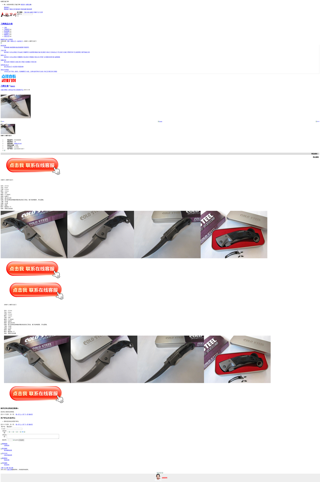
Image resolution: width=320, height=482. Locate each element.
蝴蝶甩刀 (20, 57)
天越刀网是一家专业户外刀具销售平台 (12, 89)
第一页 (18, 414)
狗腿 (35, 12)
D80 (28, 12)
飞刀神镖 (46, 57)
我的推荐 (29, 9)
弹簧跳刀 (32, 57)
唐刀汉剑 (6, 62)
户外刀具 (3, 50)
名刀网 (6, 468)
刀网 (5, 27)
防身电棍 (6, 31)
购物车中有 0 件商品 (7, 39)
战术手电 (36, 71)
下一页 (26, 414)
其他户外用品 (5, 69)
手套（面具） (15, 71)
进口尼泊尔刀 (8, 66)
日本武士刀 (54, 52)
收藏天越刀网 (5, 1)
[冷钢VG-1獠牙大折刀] (16, 120)
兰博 (41, 12)
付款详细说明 (8, 455)
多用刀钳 (51, 57)
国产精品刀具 (86, 52)
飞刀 (38, 12)
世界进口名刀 (5, 65)
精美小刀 (13, 41)
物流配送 (4, 458)
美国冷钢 (20, 66)
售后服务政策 (8, 450)
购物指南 (4, 443)
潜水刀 (48, 52)
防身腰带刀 (22, 71)
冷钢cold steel (18, 143)
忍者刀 (65, 52)
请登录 (23, 4)
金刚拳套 (57, 57)
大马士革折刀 (14, 57)
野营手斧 (70, 52)
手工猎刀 (60, 52)
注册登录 (6, 445)
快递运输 (6, 460)
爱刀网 (11, 468)
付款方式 (6, 36)
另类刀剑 (33, 62)
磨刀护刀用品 (53, 71)
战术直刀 (6, 52)
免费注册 (28, 4)
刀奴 (25, 12)
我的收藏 (23, 9)
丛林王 (32, 12)
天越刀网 (9, 469)
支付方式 (4, 453)
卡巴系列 (15, 66)
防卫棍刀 (43, 52)
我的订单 (12, 9)
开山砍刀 (20, 52)
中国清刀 (12, 62)
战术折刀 (20, 41)
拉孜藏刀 (28, 62)
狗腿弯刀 (6, 34)
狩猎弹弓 (26, 47)
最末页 (31, 414)
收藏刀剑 (3, 60)
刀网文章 (5, 86)
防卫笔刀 (26, 57)
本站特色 (6, 464)
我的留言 (18, 9)
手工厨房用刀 (77, 52)
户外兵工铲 (7, 71)
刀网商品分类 (7, 24)
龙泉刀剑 (18, 62)
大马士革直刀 (14, 52)
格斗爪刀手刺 (39, 57)
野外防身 (3, 45)
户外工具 (46, 71)
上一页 (22, 414)
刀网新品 (6, 29)
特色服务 (4, 463)
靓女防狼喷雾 (19, 47)
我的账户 (6, 7)
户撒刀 (23, 62)
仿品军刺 (32, 52)
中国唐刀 (6, 33)
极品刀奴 (37, 52)
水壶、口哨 (29, 71)
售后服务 (4, 448)
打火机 (41, 71)
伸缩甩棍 (12, 47)
